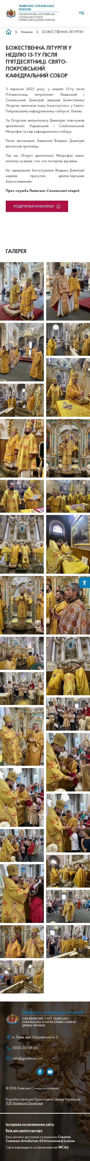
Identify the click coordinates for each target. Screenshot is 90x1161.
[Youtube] (50, 1071)
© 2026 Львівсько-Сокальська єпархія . (33, 1088)
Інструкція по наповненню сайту (30, 1124)
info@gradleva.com (28, 1058)
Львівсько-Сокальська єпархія (52, 1013)
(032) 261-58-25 (25, 1048)
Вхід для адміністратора (24, 1131)
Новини (27, 32)
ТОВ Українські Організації (24, 1103)
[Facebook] (39, 1071)
